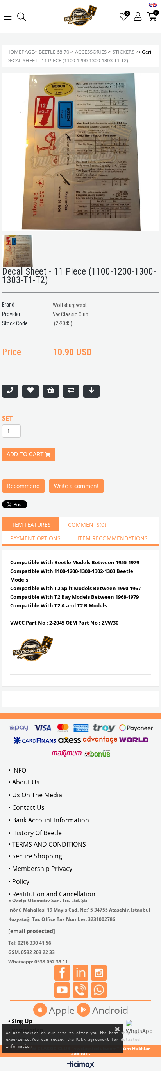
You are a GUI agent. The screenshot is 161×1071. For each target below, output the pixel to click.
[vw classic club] (81, 16)
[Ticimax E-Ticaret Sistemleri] (81, 1065)
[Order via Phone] (10, 391)
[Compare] (71, 391)
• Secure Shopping (35, 856)
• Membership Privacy (40, 868)
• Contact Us (26, 807)
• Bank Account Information (48, 820)
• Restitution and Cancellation (51, 894)
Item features (30, 524)
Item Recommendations (113, 538)
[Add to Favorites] (30, 391)
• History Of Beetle (35, 833)
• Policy (18, 881)
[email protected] (31, 931)
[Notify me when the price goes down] (91, 391)
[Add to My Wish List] (51, 391)
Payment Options (35, 538)
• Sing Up (20, 1021)
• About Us (23, 782)
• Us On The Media (35, 795)
